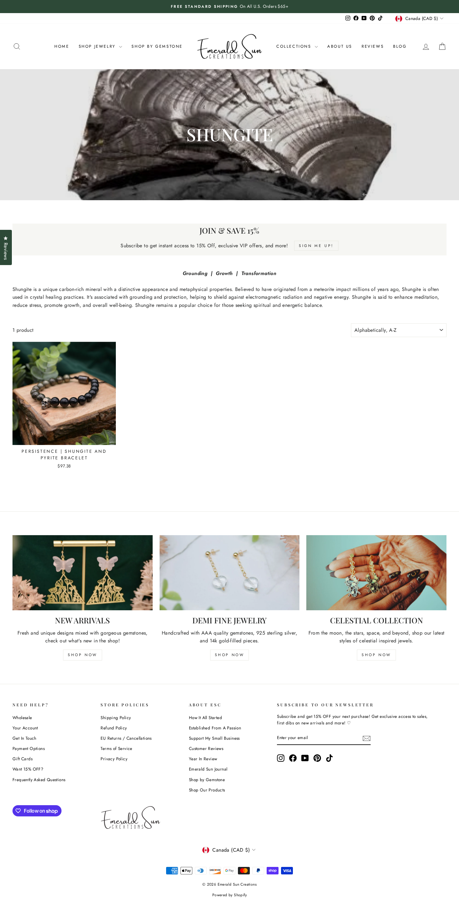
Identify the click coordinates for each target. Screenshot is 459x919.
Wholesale (22, 717)
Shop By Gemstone (157, 46)
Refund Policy (114, 728)
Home (61, 46)
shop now (82, 655)
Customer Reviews (206, 748)
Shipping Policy (116, 717)
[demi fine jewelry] (230, 572)
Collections (294, 46)
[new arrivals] (82, 572)
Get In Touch (24, 738)
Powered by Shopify (229, 895)
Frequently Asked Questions (38, 779)
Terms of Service (116, 748)
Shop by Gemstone (207, 779)
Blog (400, 46)
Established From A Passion (215, 728)
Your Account (25, 728)
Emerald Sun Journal (208, 769)
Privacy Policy (114, 759)
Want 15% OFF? (27, 769)
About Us (339, 46)
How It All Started (205, 717)
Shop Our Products (207, 790)
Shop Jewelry (98, 46)
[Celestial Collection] (376, 572)
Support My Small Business (214, 738)
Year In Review (203, 759)
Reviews (373, 46)
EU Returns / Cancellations (126, 738)
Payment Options (28, 748)
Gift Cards (22, 759)
